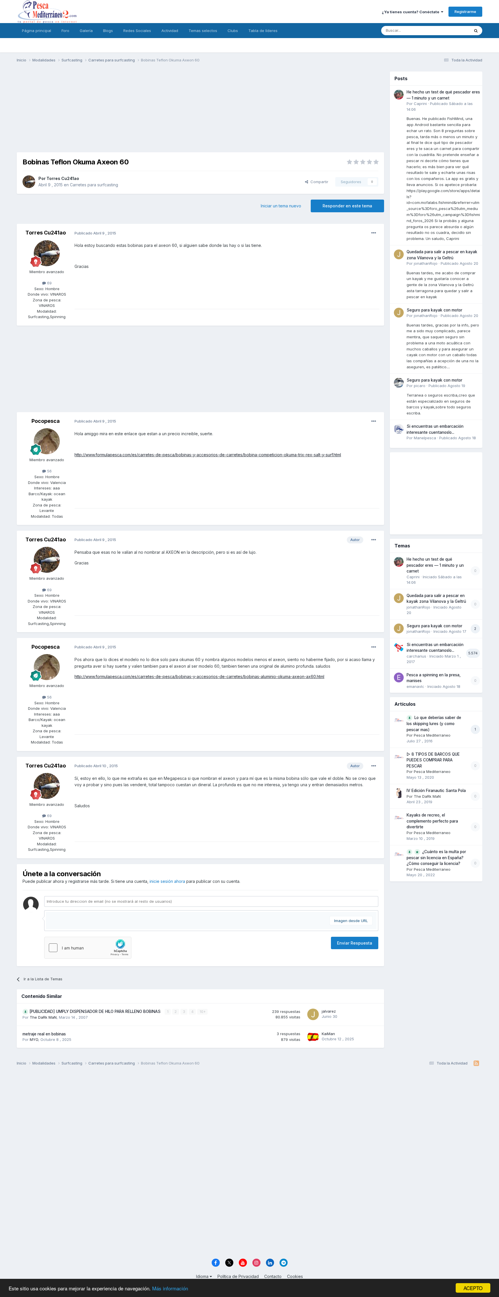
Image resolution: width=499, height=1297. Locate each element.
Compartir (318, 181)
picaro (419, 385)
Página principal (36, 30)
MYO (34, 1039)
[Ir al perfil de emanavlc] (399, 677)
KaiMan (328, 1033)
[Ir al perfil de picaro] (399, 383)
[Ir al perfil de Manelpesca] (399, 429)
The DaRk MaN (43, 1017)
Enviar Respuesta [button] (354, 943)
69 (49, 283)
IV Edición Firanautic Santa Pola (436, 790)
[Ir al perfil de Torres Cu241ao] (29, 181)
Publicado (459, 263)
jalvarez (329, 1011)
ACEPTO (473, 1288)
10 (202, 1011)
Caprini (420, 103)
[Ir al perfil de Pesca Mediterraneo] (399, 720)
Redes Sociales (137, 30)
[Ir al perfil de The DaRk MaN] (399, 793)
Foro (65, 30)
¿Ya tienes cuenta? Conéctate (411, 12)
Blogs (108, 30)
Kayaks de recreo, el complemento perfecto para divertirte (432, 821)
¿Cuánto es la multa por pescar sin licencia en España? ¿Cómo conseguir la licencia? (436, 857)
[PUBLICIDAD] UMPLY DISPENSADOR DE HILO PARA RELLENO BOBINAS (95, 1011)
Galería (86, 30)
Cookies (295, 1276)
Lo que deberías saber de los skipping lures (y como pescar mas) (434, 723)
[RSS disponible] (476, 1063)
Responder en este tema (347, 205)
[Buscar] (476, 30)
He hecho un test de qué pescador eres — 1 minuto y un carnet (435, 565)
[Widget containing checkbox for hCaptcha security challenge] (87, 948)
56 (49, 471)
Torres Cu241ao (62, 178)
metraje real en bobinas (44, 1034)
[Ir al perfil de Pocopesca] (47, 441)
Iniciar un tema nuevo (281, 205)
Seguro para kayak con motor (434, 310)
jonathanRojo (425, 263)
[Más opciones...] (373, 233)
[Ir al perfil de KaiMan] (313, 1037)
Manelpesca (425, 438)
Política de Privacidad (238, 1276)
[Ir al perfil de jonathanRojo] (399, 254)
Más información (170, 1288)
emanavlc (415, 686)
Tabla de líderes (263, 30)
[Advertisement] (200, 112)
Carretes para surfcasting (94, 184)
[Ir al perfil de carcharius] (399, 647)
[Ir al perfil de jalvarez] (313, 1014)
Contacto (273, 1276)
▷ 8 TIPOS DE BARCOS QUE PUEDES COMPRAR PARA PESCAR (433, 760)
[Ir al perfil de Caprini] (399, 95)
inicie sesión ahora (167, 881)
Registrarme (465, 11)
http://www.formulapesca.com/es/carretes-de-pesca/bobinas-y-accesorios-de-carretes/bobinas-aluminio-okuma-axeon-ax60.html (199, 676)
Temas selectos (203, 30)
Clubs (233, 30)
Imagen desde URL (351, 920)
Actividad (169, 30)
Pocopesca (45, 421)
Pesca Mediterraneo (432, 735)
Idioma (203, 1276)
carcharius (416, 656)
